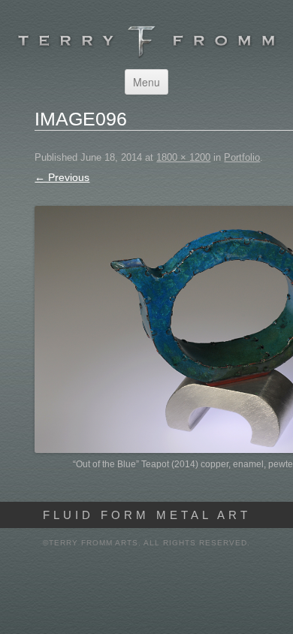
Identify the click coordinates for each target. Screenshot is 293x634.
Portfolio (242, 157)
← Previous (62, 177)
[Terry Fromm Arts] (147, 54)
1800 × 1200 (183, 157)
